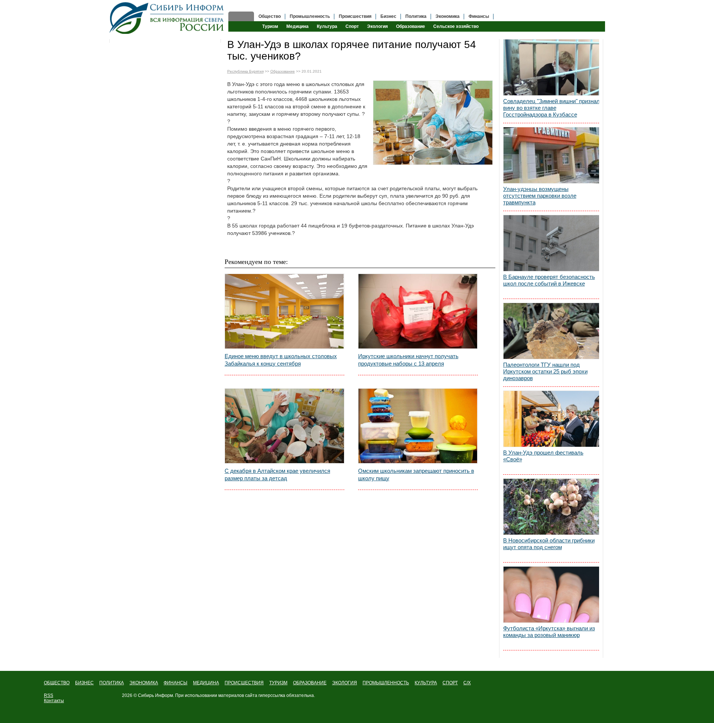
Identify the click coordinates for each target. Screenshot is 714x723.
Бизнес (388, 16)
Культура (327, 26)
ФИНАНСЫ (175, 682)
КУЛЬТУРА (426, 682)
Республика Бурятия (245, 71)
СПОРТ (450, 682)
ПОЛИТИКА (111, 682)
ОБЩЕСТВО (57, 682)
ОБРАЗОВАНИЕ (310, 682)
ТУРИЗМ (278, 682)
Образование (410, 26)
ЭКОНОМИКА (143, 682)
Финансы (479, 16)
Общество (269, 16)
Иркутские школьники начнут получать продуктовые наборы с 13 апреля (408, 360)
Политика (416, 16)
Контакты (54, 700)
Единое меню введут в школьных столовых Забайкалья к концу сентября (281, 360)
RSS (48, 695)
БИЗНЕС (84, 682)
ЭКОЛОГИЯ (344, 682)
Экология (377, 26)
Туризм (270, 26)
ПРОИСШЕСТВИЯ (244, 682)
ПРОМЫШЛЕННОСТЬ (386, 682)
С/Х (467, 682)
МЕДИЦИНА (206, 682)
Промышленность (310, 16)
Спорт (352, 26)
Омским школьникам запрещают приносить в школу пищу (416, 474)
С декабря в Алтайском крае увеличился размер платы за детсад (277, 474)
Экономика (447, 16)
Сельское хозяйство (456, 26)
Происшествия (355, 16)
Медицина (297, 26)
